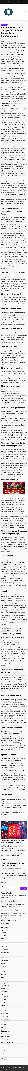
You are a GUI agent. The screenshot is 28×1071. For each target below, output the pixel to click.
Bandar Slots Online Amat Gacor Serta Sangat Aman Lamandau (12, 864)
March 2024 (4, 1010)
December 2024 (5, 985)
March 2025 (4, 977)
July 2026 (3, 932)
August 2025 (4, 963)
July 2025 (3, 966)
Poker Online (4, 1053)
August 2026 (4, 930)
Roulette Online (5, 1056)
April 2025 (3, 974)
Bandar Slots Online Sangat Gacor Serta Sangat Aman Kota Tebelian (13, 800)
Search (3, 886)
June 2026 (3, 935)
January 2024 (4, 1016)
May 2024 (3, 1005)
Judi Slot (3, 1047)
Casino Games (4, 1039)
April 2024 (3, 1008)
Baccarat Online (5, 1033)
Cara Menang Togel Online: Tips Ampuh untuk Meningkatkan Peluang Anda (13, 841)
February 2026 (4, 946)
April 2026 (3, 941)
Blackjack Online (5, 1036)
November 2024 (5, 988)
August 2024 (4, 996)
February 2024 (4, 1013)
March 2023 (4, 1027)
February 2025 (4, 980)
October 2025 (4, 957)
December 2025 (5, 952)
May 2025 (3, 971)
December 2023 (5, 1019)
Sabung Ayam (4, 1059)
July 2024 (3, 999)
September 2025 (5, 960)
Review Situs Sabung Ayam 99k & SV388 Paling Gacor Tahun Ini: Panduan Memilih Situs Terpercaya (13, 915)
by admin (3, 39)
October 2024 (4, 991)
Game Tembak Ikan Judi (7, 1042)
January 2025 (4, 983)
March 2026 (4, 944)
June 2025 (3, 969)
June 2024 (3, 1002)
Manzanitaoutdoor (16, 1067)
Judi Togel (4, 24)
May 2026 (3, 938)
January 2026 (4, 949)
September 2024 (5, 994)
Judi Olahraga (4, 1045)
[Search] (25, 12)
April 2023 (3, 1024)
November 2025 (5, 955)
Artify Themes (12, 1069)
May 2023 (3, 1022)
